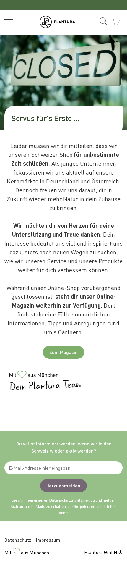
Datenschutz (17, 540)
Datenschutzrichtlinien (69, 500)
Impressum (48, 540)
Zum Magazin (63, 352)
